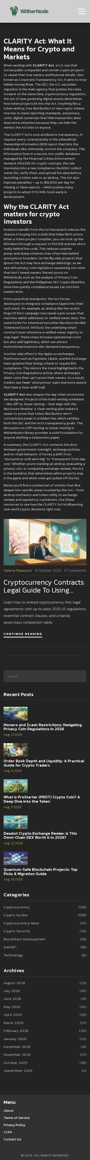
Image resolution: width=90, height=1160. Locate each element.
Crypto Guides (45, 914)
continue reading (23, 634)
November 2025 (45, 1054)
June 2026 (45, 998)
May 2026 (45, 1006)
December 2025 (45, 1046)
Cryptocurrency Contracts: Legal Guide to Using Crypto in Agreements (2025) (44, 586)
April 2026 (45, 1014)
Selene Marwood (17, 570)
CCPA (8, 1132)
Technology (45, 955)
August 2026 (45, 982)
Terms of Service (17, 1117)
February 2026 (45, 1030)
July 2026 (45, 990)
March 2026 (45, 1022)
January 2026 (45, 1038)
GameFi (45, 946)
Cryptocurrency (45, 906)
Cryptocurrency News (45, 923)
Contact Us (12, 1139)
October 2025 (45, 1062)
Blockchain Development (45, 939)
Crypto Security (45, 930)
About (8, 1110)
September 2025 (45, 1070)
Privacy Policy (14, 1124)
